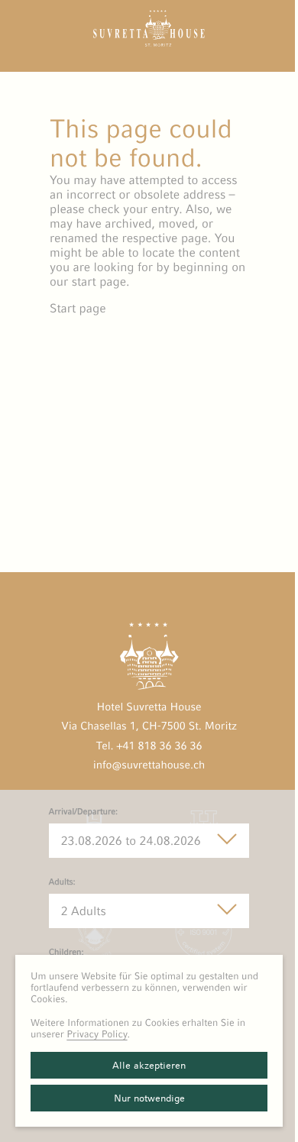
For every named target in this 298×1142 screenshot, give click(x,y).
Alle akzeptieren (149, 1065)
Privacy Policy (96, 1034)
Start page (78, 308)
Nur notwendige (149, 1098)
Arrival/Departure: (83, 812)
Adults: (62, 882)
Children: (66, 952)
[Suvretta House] (149, 42)
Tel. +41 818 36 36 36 (149, 746)
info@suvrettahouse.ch (149, 765)
